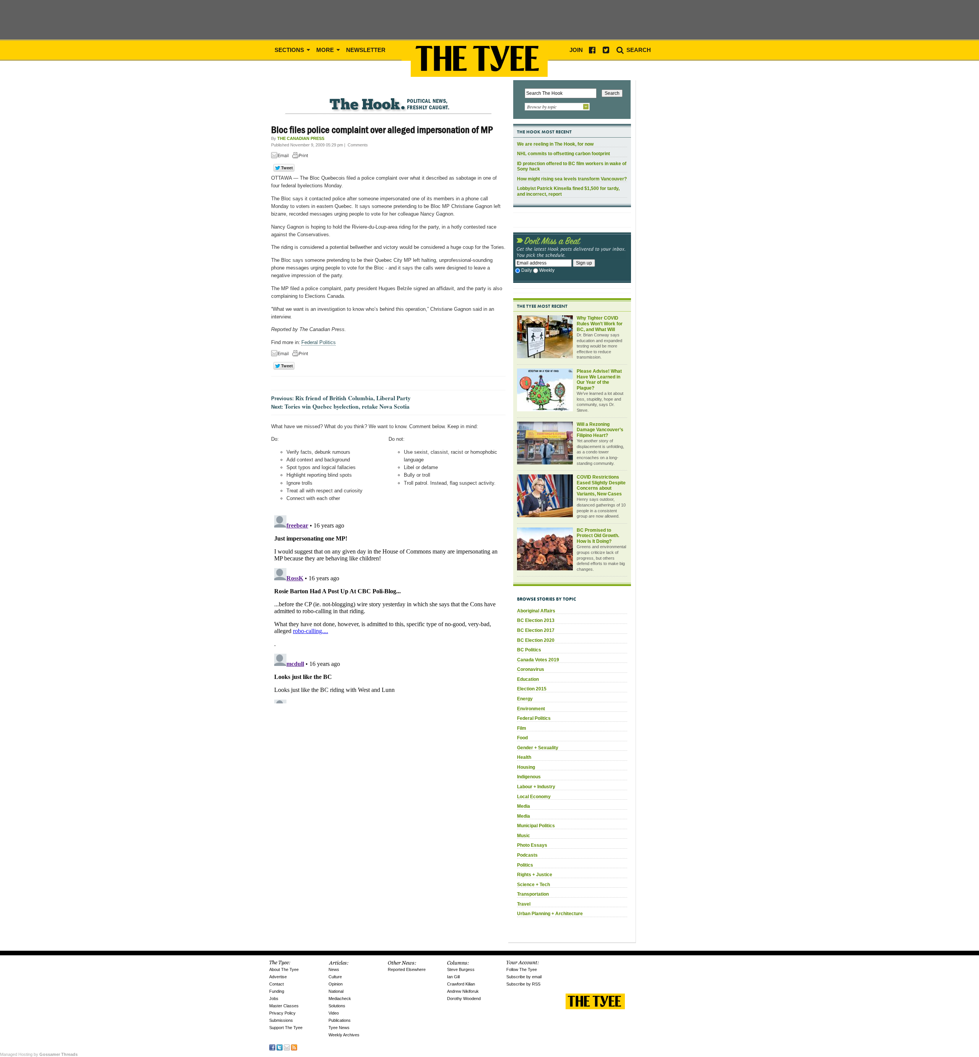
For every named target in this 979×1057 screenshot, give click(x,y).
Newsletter (365, 50)
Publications (340, 1020)
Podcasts (527, 855)
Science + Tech (533, 884)
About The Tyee (284, 969)
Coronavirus (530, 669)
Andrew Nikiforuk (463, 991)
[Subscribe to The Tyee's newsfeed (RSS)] (294, 1047)
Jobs (273, 998)
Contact (276, 984)
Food (522, 737)
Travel (523, 904)
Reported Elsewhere (407, 969)
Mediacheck (340, 998)
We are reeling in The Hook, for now (555, 144)
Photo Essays (532, 845)
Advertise (278, 976)
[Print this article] (302, 156)
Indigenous (529, 776)
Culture (335, 976)
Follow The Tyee (521, 969)
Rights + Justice (534, 874)
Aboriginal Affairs (536, 611)
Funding (276, 991)
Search (638, 50)
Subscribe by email (524, 976)
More (325, 50)
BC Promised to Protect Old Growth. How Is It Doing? (598, 536)
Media (523, 806)
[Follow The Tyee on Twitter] (279, 1047)
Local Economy (534, 796)
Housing (526, 767)
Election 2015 (531, 689)
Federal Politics (318, 342)
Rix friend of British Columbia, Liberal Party (353, 398)
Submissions (281, 1020)
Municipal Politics (536, 825)
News (334, 969)
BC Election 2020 (536, 640)
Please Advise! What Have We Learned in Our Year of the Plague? (599, 380)
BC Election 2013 (536, 620)
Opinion (336, 984)
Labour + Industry (536, 786)
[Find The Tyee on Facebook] (272, 1047)
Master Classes (284, 1005)
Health (524, 757)
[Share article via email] (281, 156)
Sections (290, 50)
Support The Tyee (285, 1027)
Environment (531, 708)
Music (523, 835)
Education (528, 679)
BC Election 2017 (536, 630)
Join (576, 50)
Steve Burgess (461, 969)
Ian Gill (453, 976)
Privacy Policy (282, 1013)
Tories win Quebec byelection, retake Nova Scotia (347, 406)
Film (521, 728)
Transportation (533, 894)
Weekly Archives (344, 1035)
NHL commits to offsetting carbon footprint (563, 153)
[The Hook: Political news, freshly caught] (388, 98)
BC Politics (529, 650)
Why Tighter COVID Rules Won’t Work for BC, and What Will (600, 323)
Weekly (547, 270)
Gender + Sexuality (537, 747)
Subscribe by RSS (523, 984)
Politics (525, 865)
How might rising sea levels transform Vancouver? (572, 179)
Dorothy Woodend (464, 998)
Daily (526, 270)
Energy (525, 698)
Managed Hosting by (39, 1054)
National (336, 991)
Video (334, 1013)
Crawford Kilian (461, 984)
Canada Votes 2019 (538, 659)
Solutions (337, 1005)
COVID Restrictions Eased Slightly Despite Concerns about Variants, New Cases (601, 485)
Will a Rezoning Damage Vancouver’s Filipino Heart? (600, 430)
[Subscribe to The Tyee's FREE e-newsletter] (287, 1047)
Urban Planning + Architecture (550, 913)
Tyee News (339, 1027)
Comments (358, 145)
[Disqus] (388, 607)
